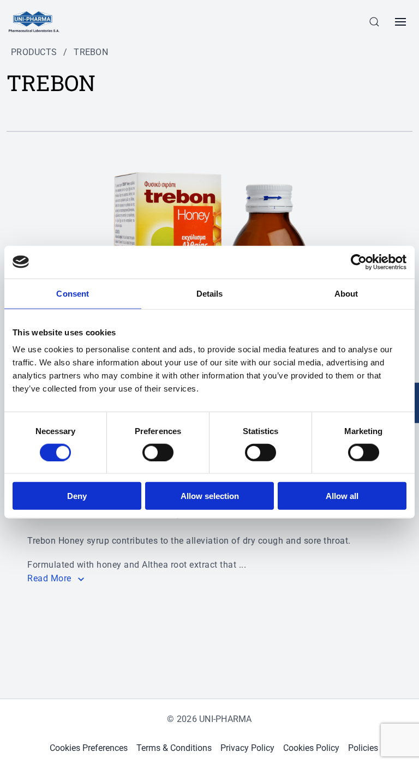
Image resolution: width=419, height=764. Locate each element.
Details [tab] (209, 293)
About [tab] (346, 293)
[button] (374, 22)
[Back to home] (34, 22)
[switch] (157, 452)
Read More (49, 578)
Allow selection (210, 496)
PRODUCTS (34, 52)
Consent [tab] (72, 293)
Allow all (342, 496)
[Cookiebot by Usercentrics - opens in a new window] (358, 262)
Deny (77, 496)
